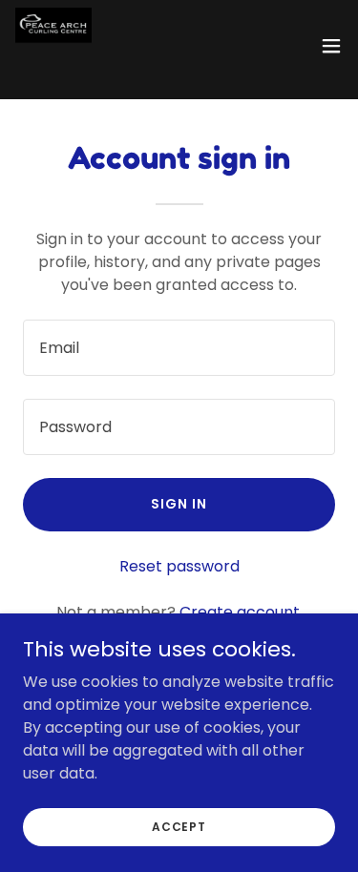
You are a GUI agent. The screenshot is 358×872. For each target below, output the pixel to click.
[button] (331, 46)
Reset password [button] (179, 566)
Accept (179, 826)
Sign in (179, 503)
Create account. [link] (241, 612)
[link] (53, 46)
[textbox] (179, 348)
